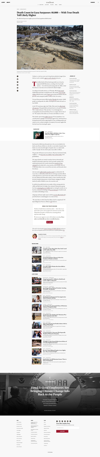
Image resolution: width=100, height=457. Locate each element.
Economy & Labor (19, 424)
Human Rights (23, 9)
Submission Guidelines (47, 432)
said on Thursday (53, 99)
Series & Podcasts (19, 446)
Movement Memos (33, 436)
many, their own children (46, 154)
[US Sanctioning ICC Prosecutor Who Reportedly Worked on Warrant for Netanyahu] (36, 334)
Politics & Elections (19, 436)
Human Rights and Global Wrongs (34, 430)
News (18, 9)
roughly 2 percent (48, 117)
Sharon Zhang (20, 21)
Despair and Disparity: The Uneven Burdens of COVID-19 (34, 426)
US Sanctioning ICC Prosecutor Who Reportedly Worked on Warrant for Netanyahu (54, 333)
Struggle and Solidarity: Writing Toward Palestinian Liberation (34, 423)
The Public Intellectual (34, 434)
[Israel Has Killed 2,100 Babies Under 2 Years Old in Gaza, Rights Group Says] (38, 135)
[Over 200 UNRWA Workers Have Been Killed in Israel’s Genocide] (36, 268)
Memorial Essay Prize (47, 438)
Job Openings (46, 443)
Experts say (49, 94)
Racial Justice (18, 440)
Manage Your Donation (47, 426)
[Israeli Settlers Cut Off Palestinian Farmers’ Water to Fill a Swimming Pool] (36, 360)
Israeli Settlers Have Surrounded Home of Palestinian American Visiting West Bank (55, 306)
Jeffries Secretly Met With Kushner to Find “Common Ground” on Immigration (74, 93)
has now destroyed (54, 190)
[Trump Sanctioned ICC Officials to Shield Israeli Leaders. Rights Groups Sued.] (36, 280)
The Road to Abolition (34, 432)
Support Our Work (46, 428)
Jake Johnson (46, 319)
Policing (51, 4)
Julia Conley (45, 346)
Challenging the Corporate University (34, 441)
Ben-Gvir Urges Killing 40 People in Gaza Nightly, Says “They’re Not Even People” (54, 351)
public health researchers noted (47, 172)
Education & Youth (19, 426)
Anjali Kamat (45, 310)
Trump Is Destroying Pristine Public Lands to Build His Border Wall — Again (74, 100)
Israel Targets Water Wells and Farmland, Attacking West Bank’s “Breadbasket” (54, 288)
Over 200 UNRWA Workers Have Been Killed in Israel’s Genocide (54, 267)
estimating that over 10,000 (43, 188)
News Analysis (45, 277)
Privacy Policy (46, 436)
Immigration (18, 432)
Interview (44, 304)
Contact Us (45, 445)
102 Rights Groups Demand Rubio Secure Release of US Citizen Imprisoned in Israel (55, 342)
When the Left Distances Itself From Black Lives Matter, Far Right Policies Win (74, 87)
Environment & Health (20, 428)
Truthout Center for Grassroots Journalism (47, 441)
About (8, 2)
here (64, 230)
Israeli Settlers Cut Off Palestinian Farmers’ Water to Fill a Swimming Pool (55, 359)
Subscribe (45, 430)
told (51, 202)
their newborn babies (57, 154)
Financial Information (47, 434)
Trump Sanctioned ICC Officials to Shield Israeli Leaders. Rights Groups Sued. (74, 81)
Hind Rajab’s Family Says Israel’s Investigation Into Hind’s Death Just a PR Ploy (54, 297)
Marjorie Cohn (46, 284)
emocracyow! (50, 310)
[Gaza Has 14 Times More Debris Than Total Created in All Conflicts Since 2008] (36, 250)
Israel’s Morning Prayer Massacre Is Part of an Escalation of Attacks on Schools (53, 258)
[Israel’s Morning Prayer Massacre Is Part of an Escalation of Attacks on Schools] (36, 259)
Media (56, 4)
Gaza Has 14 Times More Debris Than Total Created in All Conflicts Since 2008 (55, 249)
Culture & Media (19, 422)
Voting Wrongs (33, 438)
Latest (3, 2)
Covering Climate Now (34, 443)
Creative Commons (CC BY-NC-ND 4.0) (52, 228)
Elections (47, 4)
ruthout (25, 21)
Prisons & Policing (19, 438)
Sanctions (41, 4)
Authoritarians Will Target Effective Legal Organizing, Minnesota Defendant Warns (73, 112)
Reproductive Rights (19, 442)
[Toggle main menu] (97, 2)
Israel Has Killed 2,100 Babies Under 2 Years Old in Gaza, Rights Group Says (55, 133)
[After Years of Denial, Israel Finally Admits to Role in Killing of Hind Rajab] (36, 325)
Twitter (61, 237)
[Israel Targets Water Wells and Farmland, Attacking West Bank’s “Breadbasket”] (36, 289)
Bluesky (39, 238)
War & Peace (48, 247)
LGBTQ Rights (19, 434)
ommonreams (50, 319)
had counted (61, 91)
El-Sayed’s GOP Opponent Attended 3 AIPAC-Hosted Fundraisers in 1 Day (73, 106)
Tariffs (60, 4)
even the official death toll (59, 195)
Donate (93, 2)
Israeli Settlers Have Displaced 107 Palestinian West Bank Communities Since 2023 (54, 315)
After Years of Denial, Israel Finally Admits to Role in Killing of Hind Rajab (55, 324)
